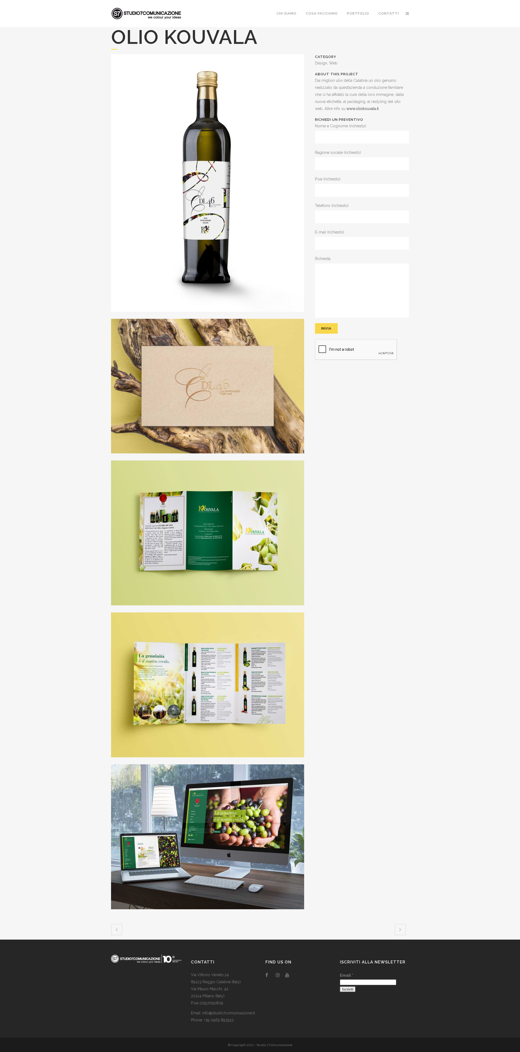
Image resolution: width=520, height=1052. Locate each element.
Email (346, 975)
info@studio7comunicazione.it (228, 1013)
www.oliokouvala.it (362, 108)
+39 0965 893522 (219, 1020)
